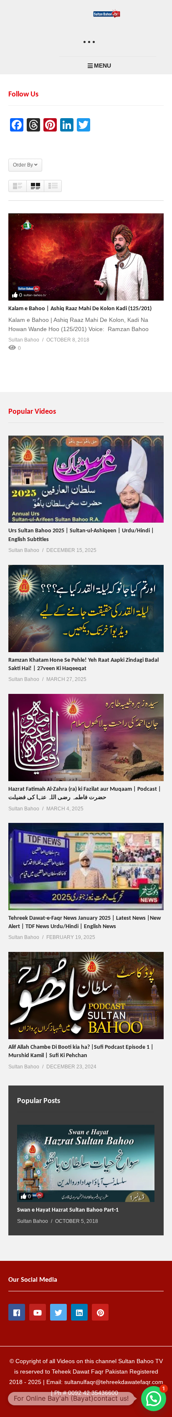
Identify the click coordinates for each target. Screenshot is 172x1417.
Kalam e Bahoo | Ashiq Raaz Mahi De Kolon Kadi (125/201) (80, 309)
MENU (102, 65)
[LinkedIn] (79, 1312)
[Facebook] (16, 1312)
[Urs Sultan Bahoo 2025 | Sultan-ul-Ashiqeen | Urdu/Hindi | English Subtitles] (86, 479)
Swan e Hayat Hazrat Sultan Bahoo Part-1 (68, 1210)
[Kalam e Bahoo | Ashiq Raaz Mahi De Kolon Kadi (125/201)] (86, 257)
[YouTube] (37, 1312)
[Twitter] (58, 1312)
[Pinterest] (100, 1312)
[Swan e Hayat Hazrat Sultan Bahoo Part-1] (85, 1163)
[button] (153, 1398)
